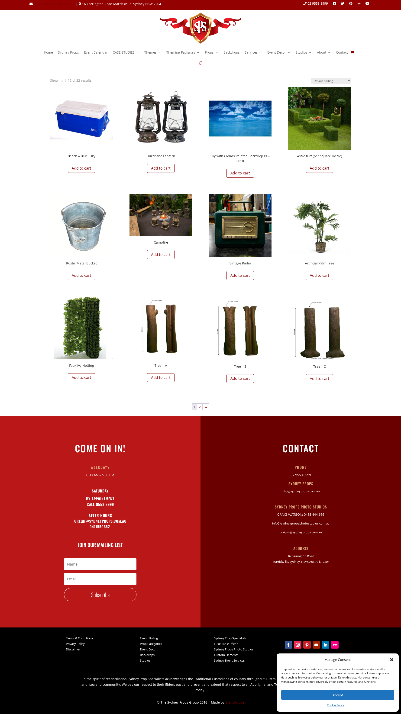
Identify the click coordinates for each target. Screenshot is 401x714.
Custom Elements (226, 655)
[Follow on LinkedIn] (325, 645)
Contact (342, 52)
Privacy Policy (75, 644)
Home (48, 52)
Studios (301, 52)
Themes (150, 52)
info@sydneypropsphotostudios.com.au (301, 523)
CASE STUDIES (124, 52)
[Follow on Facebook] (288, 645)
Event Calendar (96, 52)
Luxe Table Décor (226, 644)
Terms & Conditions (79, 638)
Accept (338, 695)
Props (209, 52)
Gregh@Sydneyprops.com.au (100, 521)
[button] (391, 659)
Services (251, 52)
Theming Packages (180, 52)
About (321, 52)
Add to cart (81, 168)
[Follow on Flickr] (335, 645)
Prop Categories (151, 644)
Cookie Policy (335, 705)
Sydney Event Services (229, 660)
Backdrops (231, 52)
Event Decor (276, 52)
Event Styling (149, 638)
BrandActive (234, 702)
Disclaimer (73, 649)
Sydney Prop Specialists (230, 638)
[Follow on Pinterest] (307, 645)
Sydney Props (68, 52)
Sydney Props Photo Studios (233, 649)
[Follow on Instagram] (297, 645)
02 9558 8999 (317, 4)
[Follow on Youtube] (316, 645)
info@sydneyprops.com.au (54, 4)
